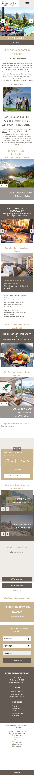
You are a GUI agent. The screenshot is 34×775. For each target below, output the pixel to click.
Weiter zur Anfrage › (17, 660)
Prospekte (15, 715)
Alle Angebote (16, 470)
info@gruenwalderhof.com (17, 696)
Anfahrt (14, 706)
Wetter (14, 711)
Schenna (4, 132)
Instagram (19, 579)
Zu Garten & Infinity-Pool (22, 196)
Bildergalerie (16, 708)
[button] (5, 388)
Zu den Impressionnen (23, 528)
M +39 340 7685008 (17, 694)
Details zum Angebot (16, 476)
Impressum (11, 731)
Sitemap (24, 731)
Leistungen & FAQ (17, 713)
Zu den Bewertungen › (17, 617)
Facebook (19, 585)
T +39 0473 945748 (17, 692)
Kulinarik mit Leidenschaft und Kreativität (16, 339)
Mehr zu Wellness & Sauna (22, 416)
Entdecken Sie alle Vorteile (21, 502)
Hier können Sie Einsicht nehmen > (15, 316)
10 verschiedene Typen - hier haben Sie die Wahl (16, 287)
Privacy (18, 731)
